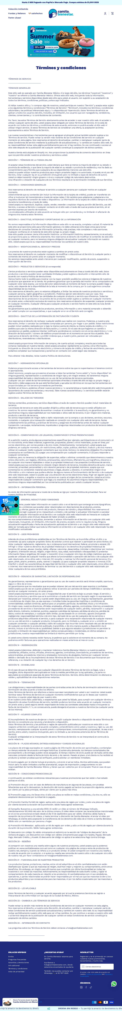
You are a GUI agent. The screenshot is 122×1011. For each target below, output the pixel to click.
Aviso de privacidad (16, 972)
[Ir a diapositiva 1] (7, 512)
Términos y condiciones (17, 969)
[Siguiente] (16, 505)
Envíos (11, 956)
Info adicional (14, 965)
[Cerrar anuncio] (16, 499)
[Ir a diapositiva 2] (9, 512)
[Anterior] (3, 505)
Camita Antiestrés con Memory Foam (28, 1002)
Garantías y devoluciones (18, 962)
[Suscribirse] (111, 967)
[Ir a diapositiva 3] (11, 512)
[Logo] (61, 13)
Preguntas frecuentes (17, 959)
